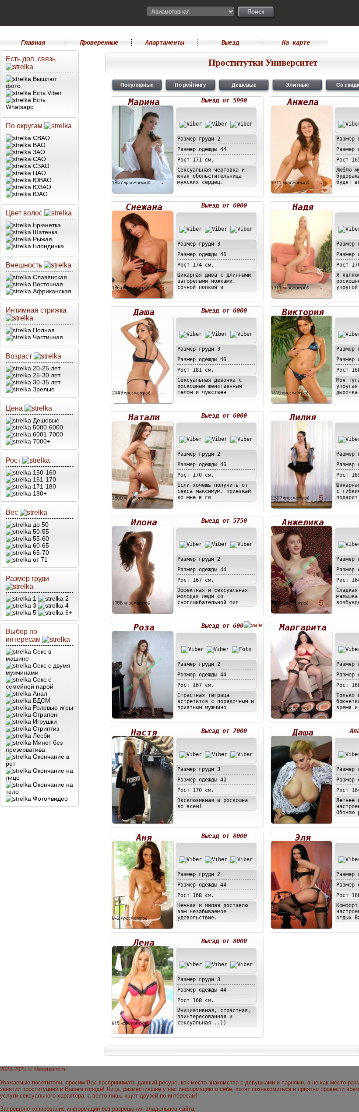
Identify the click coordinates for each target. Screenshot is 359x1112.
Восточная (47, 284)
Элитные (297, 85)
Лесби (40, 735)
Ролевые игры (52, 707)
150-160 (43, 472)
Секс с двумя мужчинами (38, 669)
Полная (43, 330)
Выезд (230, 42)
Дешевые (45, 420)
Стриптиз (45, 728)
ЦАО (38, 172)
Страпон (44, 714)
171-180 (43, 486)
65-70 (40, 552)
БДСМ (40, 700)
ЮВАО (41, 179)
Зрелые (43, 389)
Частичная (47, 337)
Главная (33, 42)
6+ (67, 612)
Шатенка (44, 232)
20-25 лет (45, 368)
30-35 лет (45, 382)
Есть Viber (46, 92)
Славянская (49, 277)
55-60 (40, 538)
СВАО (40, 137)
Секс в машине (28, 655)
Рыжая (41, 239)
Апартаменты (164, 42)
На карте (296, 42)
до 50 (40, 524)
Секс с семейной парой (29, 683)
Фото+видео (49, 798)
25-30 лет (45, 375)
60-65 (40, 545)
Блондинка (47, 246)
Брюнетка (46, 225)
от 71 (39, 559)
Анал (39, 693)
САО (38, 158)
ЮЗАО (41, 186)
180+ (39, 493)
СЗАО (40, 165)
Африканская (51, 291)
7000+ (40, 441)
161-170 (43, 479)
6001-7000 (47, 434)
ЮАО (39, 193)
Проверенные (99, 42)
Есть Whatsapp (26, 103)
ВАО (38, 144)
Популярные (137, 85)
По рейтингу (190, 85)
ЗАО (38, 151)
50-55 (40, 531)
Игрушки (44, 721)
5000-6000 (47, 427)
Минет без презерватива (34, 746)
